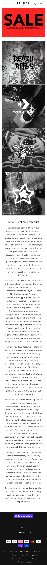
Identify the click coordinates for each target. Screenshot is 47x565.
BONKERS (13, 551)
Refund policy (25, 551)
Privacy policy (38, 551)
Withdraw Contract (25, 562)
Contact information (19, 559)
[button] (5, 4)
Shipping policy (32, 555)
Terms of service (18, 555)
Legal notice (33, 559)
